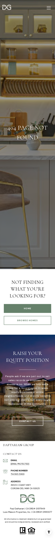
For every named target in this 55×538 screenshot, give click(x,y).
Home (27, 308)
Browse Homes (27, 320)
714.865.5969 (17, 474)
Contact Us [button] (27, 421)
